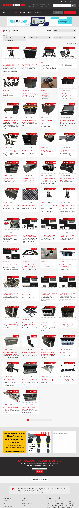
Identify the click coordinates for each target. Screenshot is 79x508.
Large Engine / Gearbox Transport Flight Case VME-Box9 (48, 122)
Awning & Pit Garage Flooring (29, 205)
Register (72, 2)
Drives (24, 506)
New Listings (6, 503)
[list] (73, 43)
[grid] (75, 43)
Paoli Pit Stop (44, 264)
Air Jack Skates (63, 64)
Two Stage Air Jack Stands (9, 94)
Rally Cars (25, 505)
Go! (73, 5)
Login (66, 2)
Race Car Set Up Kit (45, 64)
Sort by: (49, 30)
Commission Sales (8, 506)
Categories (14, 12)
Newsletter (39, 12)
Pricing (22, 12)
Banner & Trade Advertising (10, 505)
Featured (5, 502)
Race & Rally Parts (27, 502)
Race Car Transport (27, 503)
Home (5, 12)
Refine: (5, 35)
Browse (5, 500)
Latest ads (58, 13)
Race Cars (24, 500)
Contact (30, 12)
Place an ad (70, 13)
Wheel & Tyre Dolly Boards (66, 379)
